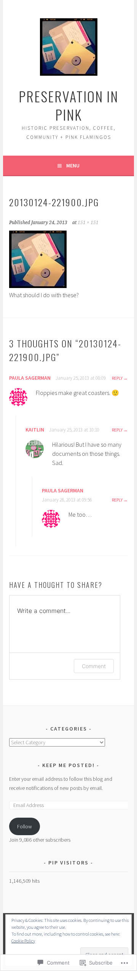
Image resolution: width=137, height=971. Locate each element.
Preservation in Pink (68, 105)
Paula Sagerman (30, 377)
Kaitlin (34, 429)
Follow (24, 826)
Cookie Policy (23, 941)
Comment (94, 666)
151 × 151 (88, 222)
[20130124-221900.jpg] (38, 286)
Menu (73, 165)
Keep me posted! (69, 765)
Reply (117, 378)
